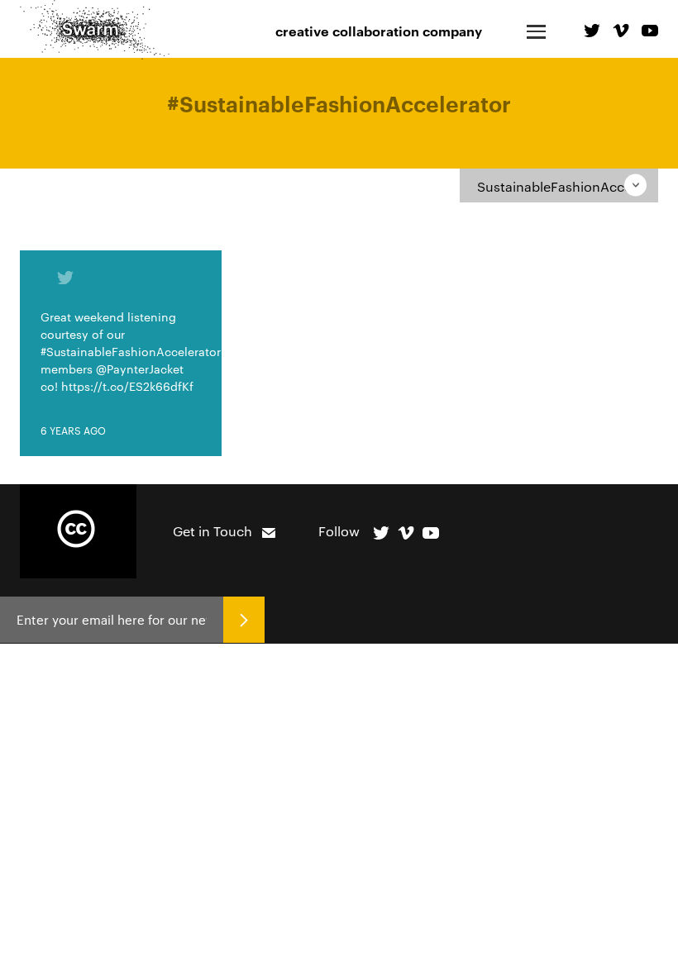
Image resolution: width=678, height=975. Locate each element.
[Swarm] (95, 29)
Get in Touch (212, 531)
